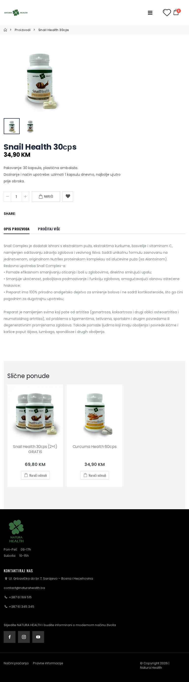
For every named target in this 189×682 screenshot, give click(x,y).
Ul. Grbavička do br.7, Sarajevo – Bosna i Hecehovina (50, 578)
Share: (10, 214)
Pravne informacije (48, 663)
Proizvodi (23, 30)
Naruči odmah (38, 475)
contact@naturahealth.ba (24, 588)
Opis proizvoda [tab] (17, 228)
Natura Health (151, 667)
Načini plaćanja (16, 663)
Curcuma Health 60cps (95, 446)
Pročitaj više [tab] (49, 228)
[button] (179, 12)
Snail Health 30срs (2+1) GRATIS (35, 449)
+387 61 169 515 (20, 597)
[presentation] (14, 78)
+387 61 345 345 (21, 606)
